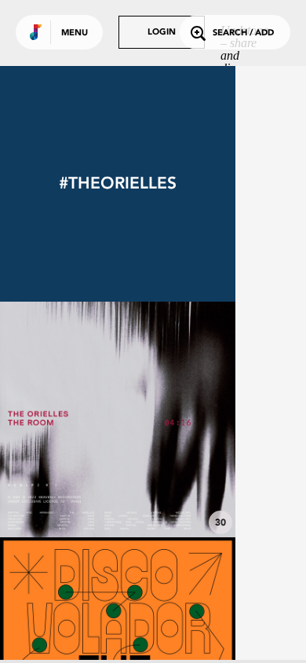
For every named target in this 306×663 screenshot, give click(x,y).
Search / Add (243, 33)
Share (166, 419)
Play (117, 419)
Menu (74, 33)
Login (162, 32)
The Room (117, 494)
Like (68, 419)
